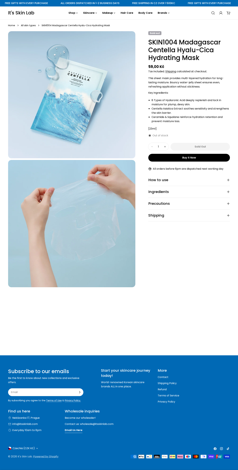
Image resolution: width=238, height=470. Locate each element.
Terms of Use (54, 400)
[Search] (213, 13)
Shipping (170, 71)
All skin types (28, 25)
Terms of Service (168, 395)
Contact (163, 377)
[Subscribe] (79, 392)
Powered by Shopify (45, 456)
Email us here (73, 430)
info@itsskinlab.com (25, 424)
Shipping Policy (167, 383)
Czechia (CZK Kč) (24, 448)
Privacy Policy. (73, 400)
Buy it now (189, 157)
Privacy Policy (166, 402)
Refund (162, 389)
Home (11, 25)
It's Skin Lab (21, 13)
